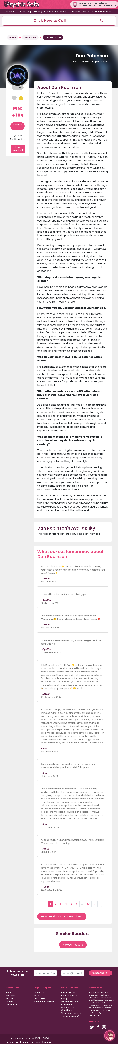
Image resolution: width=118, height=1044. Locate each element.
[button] (59, 20)
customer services (103, 1008)
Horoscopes (12, 1004)
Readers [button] (10, 11)
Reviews (76, 11)
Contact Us (39, 992)
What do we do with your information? (71, 1014)
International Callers (32, 1042)
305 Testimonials (17, 137)
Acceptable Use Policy (45, 1001)
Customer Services (102, 11)
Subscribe (98, 973)
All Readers (30, 37)
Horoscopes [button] (61, 11)
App (30, 11)
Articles (86, 11)
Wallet (22, 11)
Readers (10, 998)
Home (12, 37)
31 (94, 903)
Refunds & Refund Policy (70, 997)
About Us (10, 995)
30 (88, 903)
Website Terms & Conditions (69, 1002)
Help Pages (39, 998)
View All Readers (73, 944)
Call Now (17, 124)
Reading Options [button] (42, 11)
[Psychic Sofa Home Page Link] (23, 4)
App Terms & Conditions (67, 1008)
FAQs (36, 995)
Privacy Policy (68, 992)
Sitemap (48, 1042)
